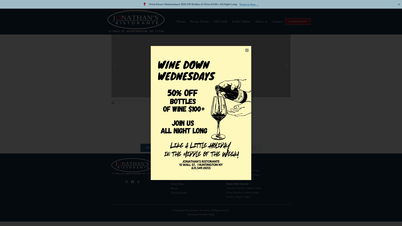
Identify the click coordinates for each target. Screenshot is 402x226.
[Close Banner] (399, 4)
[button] (247, 50)
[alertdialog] (201, 4)
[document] (201, 113)
